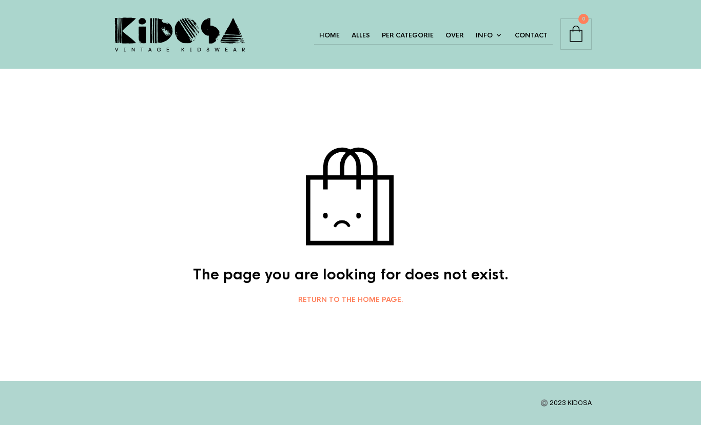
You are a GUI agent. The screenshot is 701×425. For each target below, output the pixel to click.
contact (531, 35)
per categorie (408, 35)
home (329, 35)
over (454, 35)
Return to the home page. (350, 300)
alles (361, 35)
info (484, 35)
